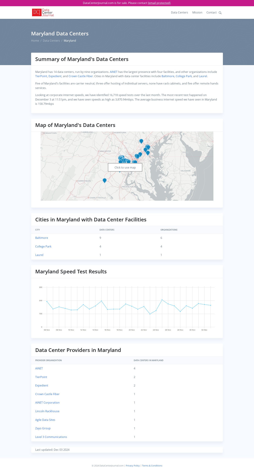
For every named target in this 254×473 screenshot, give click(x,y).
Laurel (203, 76)
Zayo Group (43, 428)
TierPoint (41, 76)
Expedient (55, 76)
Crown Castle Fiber (81, 76)
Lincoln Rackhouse (47, 411)
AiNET (113, 72)
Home (35, 40)
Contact (211, 12)
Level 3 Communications (51, 437)
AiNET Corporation (47, 402)
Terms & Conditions (152, 465)
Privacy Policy (133, 465)
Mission (197, 12)
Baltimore (168, 76)
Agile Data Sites (45, 420)
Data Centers (179, 12)
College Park (184, 76)
